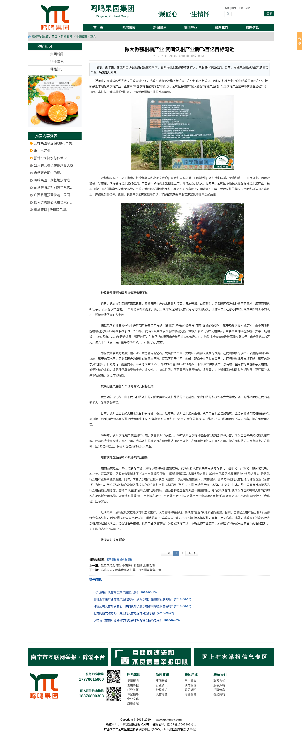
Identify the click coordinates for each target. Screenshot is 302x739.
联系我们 (220, 674)
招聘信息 (219, 689)
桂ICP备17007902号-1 (181, 724)
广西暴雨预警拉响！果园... (53, 195)
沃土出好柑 (42, 150)
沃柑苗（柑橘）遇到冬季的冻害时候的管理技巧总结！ (128, 620)
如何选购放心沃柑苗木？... (53, 202)
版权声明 (219, 685)
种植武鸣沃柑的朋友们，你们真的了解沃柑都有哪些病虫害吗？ (133, 606)
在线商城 (219, 694)
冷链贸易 (190, 694)
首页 (54, 36)
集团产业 (191, 674)
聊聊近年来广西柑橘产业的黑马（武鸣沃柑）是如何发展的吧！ (133, 599)
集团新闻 (56, 54)
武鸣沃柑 (111, 559)
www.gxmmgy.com (169, 719)
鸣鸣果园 (133, 674)
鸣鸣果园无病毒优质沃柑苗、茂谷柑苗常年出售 (131, 570)
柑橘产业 (122, 559)
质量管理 (133, 703)
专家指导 (133, 694)
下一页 (192, 553)
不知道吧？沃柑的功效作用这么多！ (116, 592)
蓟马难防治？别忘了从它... (53, 187)
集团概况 (133, 680)
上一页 (167, 553)
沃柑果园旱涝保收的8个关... (54, 143)
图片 (233, 8)
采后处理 (190, 689)
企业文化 (133, 698)
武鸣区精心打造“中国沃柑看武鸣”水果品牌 (128, 565)
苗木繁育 (190, 680)
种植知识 (81, 36)
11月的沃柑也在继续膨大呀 (53, 165)
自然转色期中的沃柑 (48, 173)
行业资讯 (56, 61)
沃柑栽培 (190, 685)
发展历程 (133, 685)
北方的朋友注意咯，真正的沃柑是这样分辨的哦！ (125, 613)
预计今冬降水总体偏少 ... (52, 158)
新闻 (227, 8)
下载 (240, 8)
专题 (247, 8)
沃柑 (130, 559)
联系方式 (219, 680)
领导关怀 (133, 689)
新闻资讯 (66, 36)
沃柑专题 (161, 694)
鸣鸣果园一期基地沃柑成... (53, 180)
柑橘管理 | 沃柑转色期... (51, 210)
